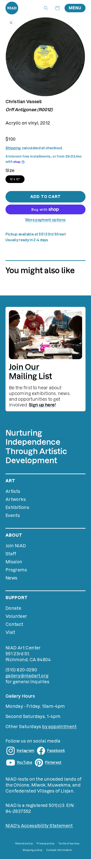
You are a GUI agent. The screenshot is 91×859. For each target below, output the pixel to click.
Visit (10, 632)
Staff (11, 553)
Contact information (59, 850)
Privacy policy (46, 843)
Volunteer (16, 616)
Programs (16, 570)
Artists (13, 491)
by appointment (59, 726)
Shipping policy (33, 850)
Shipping (13, 148)
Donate (13, 608)
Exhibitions (17, 507)
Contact (14, 624)
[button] (46, 8)
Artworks (16, 499)
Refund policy (24, 843)
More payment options (45, 220)
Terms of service (68, 843)
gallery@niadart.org (27, 675)
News (12, 578)
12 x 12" (15, 179)
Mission (14, 562)
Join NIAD (16, 545)
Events (13, 515)
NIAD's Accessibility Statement (39, 825)
